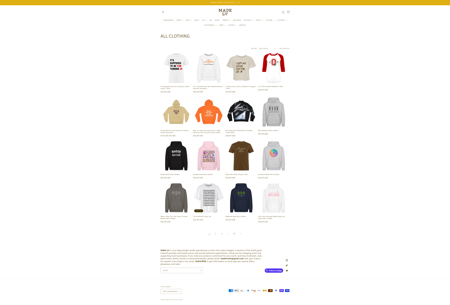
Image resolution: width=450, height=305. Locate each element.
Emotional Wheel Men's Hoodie (268, 174)
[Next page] (240, 233)
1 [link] (209, 233)
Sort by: (254, 48)
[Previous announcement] (186, 2)
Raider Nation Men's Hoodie (170, 174)
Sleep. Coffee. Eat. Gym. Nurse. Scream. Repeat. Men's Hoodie (174, 217)
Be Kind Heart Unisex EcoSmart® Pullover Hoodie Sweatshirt (175, 131)
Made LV (167, 299)
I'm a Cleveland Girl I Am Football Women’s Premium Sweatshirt (208, 87)
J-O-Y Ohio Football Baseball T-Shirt (270, 86)
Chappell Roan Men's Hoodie (203, 174)
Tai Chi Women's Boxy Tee (202, 216)
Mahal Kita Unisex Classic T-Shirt (236, 174)
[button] (163, 12)
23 (234, 234)
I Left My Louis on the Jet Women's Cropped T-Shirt (240, 87)
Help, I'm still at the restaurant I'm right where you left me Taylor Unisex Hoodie (206, 131)
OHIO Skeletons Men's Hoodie (268, 130)
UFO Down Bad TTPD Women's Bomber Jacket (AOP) (239, 131)
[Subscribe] (200, 270)
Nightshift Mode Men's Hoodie (235, 216)
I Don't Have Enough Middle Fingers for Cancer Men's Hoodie (271, 217)
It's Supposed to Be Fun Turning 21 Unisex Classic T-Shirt (175, 87)
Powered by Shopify (177, 299)
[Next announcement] (263, 2)
